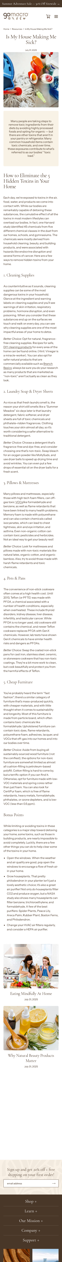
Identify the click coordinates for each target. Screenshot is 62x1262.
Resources (17, 29)
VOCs (19, 502)
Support (29, 1240)
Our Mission (29, 1220)
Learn (29, 1211)
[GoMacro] (15, 16)
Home (6, 29)
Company (29, 1230)
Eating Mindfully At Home (31, 993)
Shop (29, 1201)
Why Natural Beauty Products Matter (31, 1058)
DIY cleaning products (17, 347)
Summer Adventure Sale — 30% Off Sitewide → (31, 4)
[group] (31, 3)
